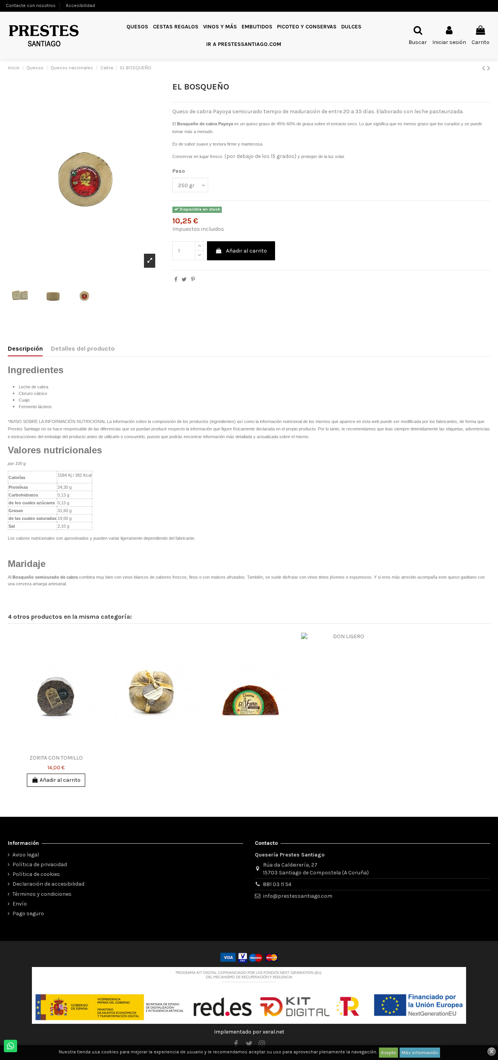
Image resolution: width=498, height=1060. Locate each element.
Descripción (25, 348)
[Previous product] (484, 68)
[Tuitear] (184, 279)
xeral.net (273, 1031)
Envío (19, 903)
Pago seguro (28, 913)
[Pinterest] (193, 279)
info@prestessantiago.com (297, 896)
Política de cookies (36, 874)
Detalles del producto (83, 348)
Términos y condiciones (42, 894)
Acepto (388, 1052)
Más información (420, 1052)
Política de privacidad (39, 864)
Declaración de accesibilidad (48, 884)
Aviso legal (25, 854)
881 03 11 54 (277, 884)
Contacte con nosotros (31, 5)
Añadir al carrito (246, 250)
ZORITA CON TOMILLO (56, 758)
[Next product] (488, 68)
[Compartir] (175, 279)
